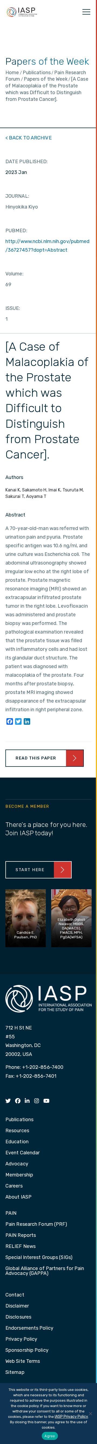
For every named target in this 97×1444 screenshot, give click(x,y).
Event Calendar (22, 1153)
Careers (14, 1186)
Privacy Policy (21, 1339)
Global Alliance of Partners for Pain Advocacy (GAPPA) (44, 1271)
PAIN (10, 1213)
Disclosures (18, 1317)
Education (17, 1142)
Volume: (14, 274)
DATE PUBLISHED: (26, 162)
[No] (90, 1413)
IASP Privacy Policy (71, 1416)
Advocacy (16, 1164)
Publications (19, 1120)
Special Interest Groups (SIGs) (38, 1257)
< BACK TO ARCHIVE (28, 138)
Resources (17, 1131)
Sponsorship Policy (26, 1350)
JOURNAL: (17, 196)
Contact (14, 1295)
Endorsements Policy (29, 1328)
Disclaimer (17, 1306)
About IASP (18, 1197)
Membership (19, 1175)
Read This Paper (36, 758)
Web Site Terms (22, 1361)
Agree (49, 1436)
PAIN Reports (20, 1235)
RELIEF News (20, 1246)
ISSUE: (12, 308)
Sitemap (15, 1372)
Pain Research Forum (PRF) (36, 1224)
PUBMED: (16, 231)
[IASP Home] (22, 12)
